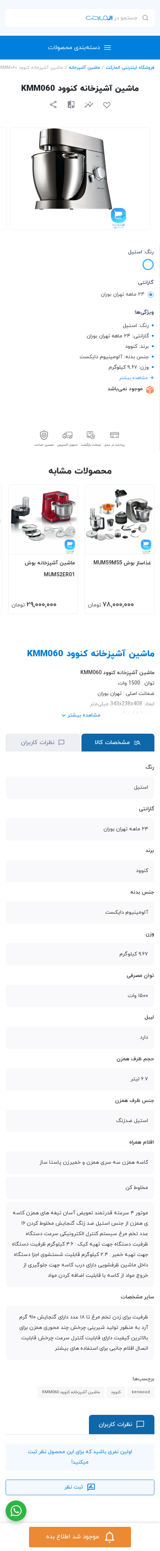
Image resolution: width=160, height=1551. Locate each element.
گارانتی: (145, 282)
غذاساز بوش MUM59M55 (122, 563)
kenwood (141, 1392)
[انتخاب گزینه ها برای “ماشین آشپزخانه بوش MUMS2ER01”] (65, 545)
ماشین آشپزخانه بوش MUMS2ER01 (50, 569)
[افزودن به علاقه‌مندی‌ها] (106, 105)
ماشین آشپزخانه (84, 68)
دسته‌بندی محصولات (74, 48)
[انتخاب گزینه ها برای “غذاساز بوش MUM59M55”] (141, 545)
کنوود (116, 1392)
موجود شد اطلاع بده (72, 1536)
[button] (88, 104)
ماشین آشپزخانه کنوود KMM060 (71, 1392)
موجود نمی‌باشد (125, 388)
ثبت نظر (73, 1487)
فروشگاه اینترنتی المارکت (130, 68)
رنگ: (141, 252)
